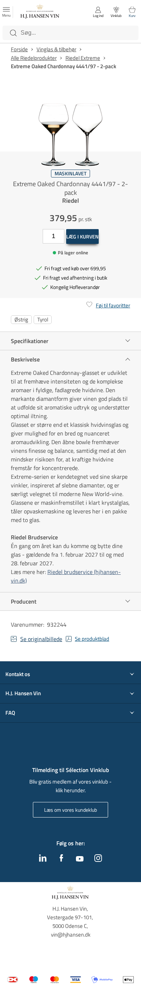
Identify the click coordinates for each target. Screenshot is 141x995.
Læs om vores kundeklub (70, 810)
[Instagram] (98, 859)
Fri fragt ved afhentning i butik (75, 277)
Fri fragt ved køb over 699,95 (75, 268)
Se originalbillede (41, 639)
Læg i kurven (82, 236)
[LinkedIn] (43, 859)
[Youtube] (80, 859)
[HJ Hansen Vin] (40, 12)
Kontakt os (17, 674)
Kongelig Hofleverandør (75, 287)
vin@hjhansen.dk (70, 934)
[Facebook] (61, 859)
